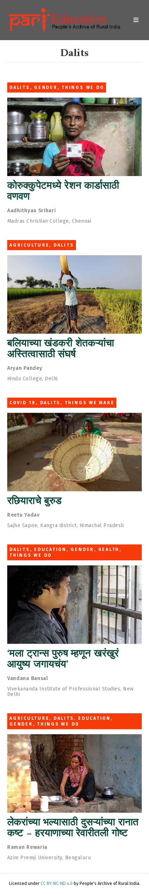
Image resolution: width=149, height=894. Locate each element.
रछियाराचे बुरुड (34, 501)
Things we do (82, 87)
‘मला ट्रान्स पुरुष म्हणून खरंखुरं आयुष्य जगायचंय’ (63, 659)
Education (50, 549)
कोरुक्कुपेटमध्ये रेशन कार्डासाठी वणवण (63, 191)
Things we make (90, 402)
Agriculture (29, 245)
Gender (46, 87)
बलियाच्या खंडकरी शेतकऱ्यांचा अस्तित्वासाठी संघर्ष (60, 349)
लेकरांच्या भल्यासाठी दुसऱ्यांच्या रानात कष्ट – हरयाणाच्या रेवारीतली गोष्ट (73, 828)
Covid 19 (22, 402)
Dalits (19, 87)
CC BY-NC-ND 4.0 (57, 883)
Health (109, 549)
